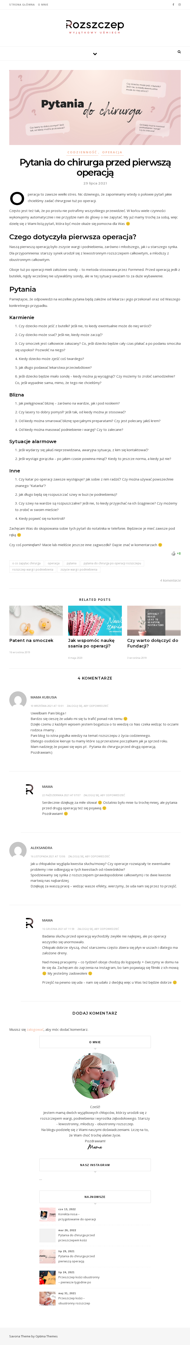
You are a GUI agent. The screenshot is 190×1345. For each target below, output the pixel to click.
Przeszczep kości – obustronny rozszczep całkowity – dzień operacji (76, 1301)
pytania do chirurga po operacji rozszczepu (112, 563)
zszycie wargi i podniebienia (78, 569)
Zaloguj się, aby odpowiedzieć (87, 705)
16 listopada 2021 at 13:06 (48, 856)
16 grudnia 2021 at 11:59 (58, 929)
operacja (54, 563)
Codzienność (82, 152)
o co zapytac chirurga (26, 563)
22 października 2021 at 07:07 (61, 795)
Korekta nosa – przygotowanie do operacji (77, 1216)
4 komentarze (170, 580)
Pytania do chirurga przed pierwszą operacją (76, 1258)
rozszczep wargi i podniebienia (32, 569)
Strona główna (22, 4)
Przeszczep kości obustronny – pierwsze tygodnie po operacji (79, 1280)
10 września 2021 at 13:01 (47, 705)
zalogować (35, 1029)
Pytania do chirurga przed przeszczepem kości (76, 1237)
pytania (71, 563)
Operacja (112, 152)
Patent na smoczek (31, 640)
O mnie (43, 4)
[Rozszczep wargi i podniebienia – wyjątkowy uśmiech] (95, 27)
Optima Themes (46, 1336)
